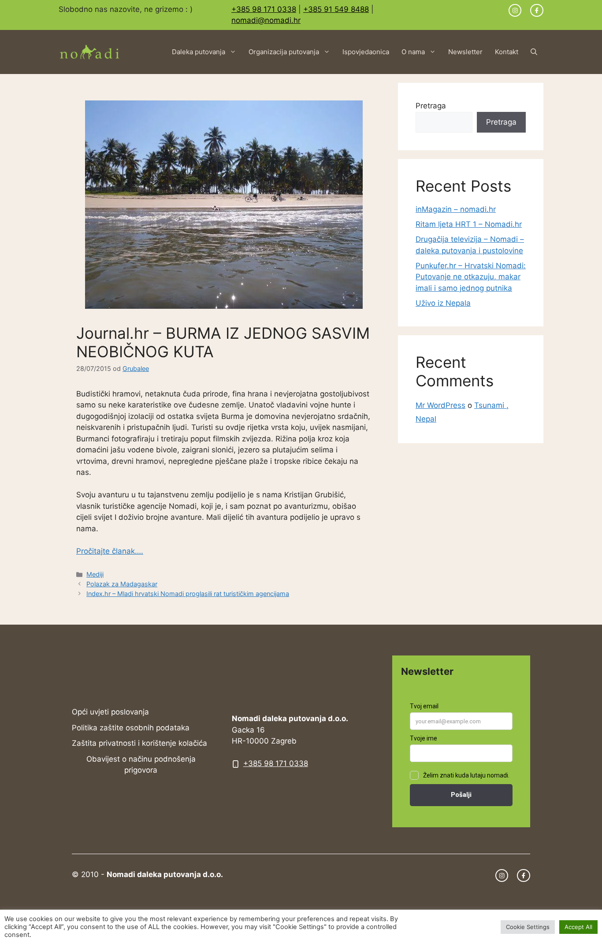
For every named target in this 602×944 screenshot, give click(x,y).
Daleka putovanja (198, 52)
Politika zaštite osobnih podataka (131, 727)
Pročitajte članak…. (109, 551)
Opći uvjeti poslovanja (110, 711)
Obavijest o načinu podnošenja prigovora (141, 765)
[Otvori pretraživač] (533, 52)
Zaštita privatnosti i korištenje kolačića (139, 743)
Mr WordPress (440, 405)
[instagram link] (515, 10)
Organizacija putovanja (284, 52)
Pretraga (431, 105)
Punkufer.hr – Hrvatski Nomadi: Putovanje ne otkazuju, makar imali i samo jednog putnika (471, 276)
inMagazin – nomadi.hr (456, 209)
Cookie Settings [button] (528, 926)
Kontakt (506, 52)
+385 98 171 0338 (263, 9)
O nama (413, 52)
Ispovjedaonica (365, 52)
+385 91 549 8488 (336, 9)
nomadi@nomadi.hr (266, 20)
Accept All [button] (578, 926)
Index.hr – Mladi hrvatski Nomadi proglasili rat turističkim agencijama (187, 593)
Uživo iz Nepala (443, 303)
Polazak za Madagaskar (121, 584)
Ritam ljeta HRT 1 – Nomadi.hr (469, 224)
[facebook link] (536, 10)
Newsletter (465, 52)
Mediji (95, 574)
